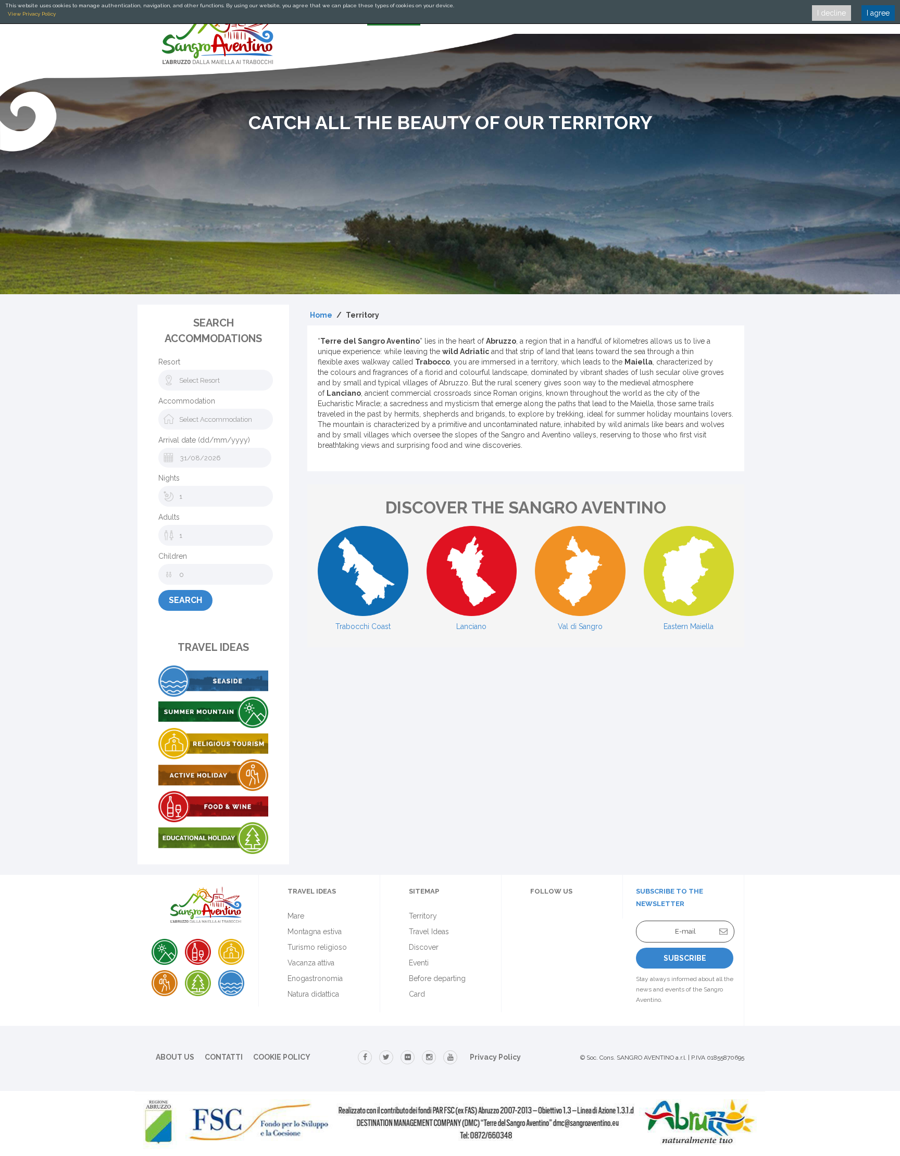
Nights (169, 478)
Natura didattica (313, 994)
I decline (831, 13)
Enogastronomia (315, 978)
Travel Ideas (429, 931)
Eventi (419, 963)
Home (321, 315)
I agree (878, 13)
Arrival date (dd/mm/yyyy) (204, 440)
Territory (423, 916)
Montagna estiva (315, 931)
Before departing (437, 978)
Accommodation (186, 401)
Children (172, 556)
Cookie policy (281, 1057)
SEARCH (185, 600)
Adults (169, 517)
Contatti (224, 1057)
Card (417, 994)
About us (175, 1057)
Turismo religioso (317, 947)
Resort (169, 362)
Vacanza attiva (311, 963)
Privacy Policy (495, 1057)
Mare (296, 916)
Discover (424, 947)
